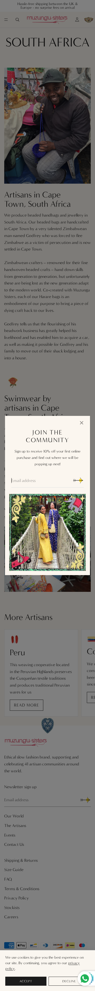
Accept (26, 981)
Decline (69, 981)
